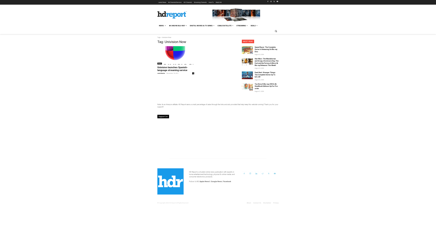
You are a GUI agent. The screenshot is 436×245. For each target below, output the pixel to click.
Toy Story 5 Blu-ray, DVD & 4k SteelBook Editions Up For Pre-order (266, 86)
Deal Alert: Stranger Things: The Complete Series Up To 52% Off (265, 75)
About (249, 203)
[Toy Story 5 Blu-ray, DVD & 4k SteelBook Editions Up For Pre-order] (247, 87)
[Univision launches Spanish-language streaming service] (175, 55)
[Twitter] (274, 1)
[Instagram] (271, 1)
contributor (161, 73)
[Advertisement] (218, 137)
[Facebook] (268, 1)
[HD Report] (172, 15)
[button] (276, 31)
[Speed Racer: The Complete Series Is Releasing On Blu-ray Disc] (247, 50)
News (159, 63)
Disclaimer (267, 203)
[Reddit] (262, 173)
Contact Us (257, 203)
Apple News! (205, 181)
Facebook (227, 181)
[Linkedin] (256, 173)
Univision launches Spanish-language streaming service (172, 69)
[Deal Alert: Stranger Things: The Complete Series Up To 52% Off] (247, 75)
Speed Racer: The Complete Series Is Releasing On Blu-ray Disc (266, 49)
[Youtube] (277, 1)
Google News (216, 181)
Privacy (276, 203)
